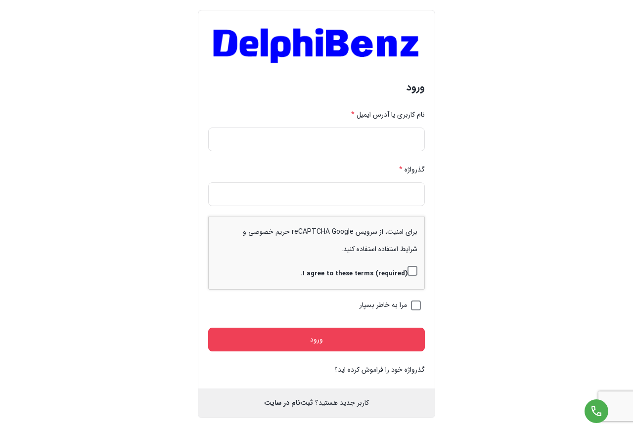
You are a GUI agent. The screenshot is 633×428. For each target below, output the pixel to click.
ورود (316, 339)
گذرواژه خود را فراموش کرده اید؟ (379, 369)
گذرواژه (412, 169)
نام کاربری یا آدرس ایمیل (388, 114)
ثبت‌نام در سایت (288, 402)
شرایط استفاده (397, 249)
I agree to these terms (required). (354, 273)
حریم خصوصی (269, 231)
